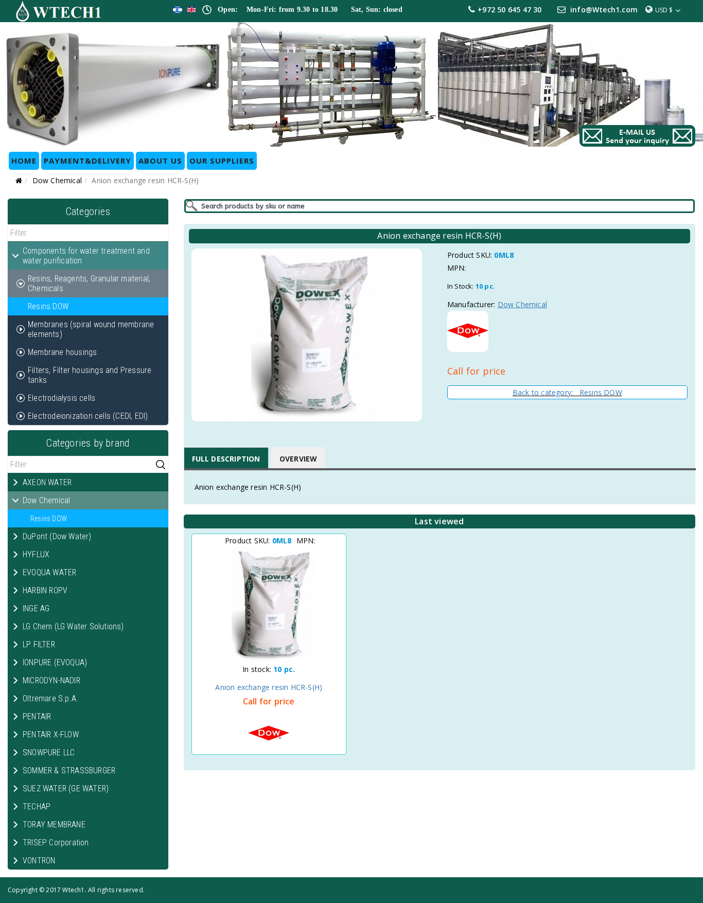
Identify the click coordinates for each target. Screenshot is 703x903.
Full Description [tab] (226, 459)
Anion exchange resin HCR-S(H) (268, 687)
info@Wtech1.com (604, 9)
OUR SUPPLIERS (221, 160)
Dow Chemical (57, 180)
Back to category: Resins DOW (567, 392)
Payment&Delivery (87, 160)
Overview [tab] (298, 459)
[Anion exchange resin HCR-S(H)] (269, 605)
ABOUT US (160, 160)
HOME (24, 160)
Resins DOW (48, 306)
